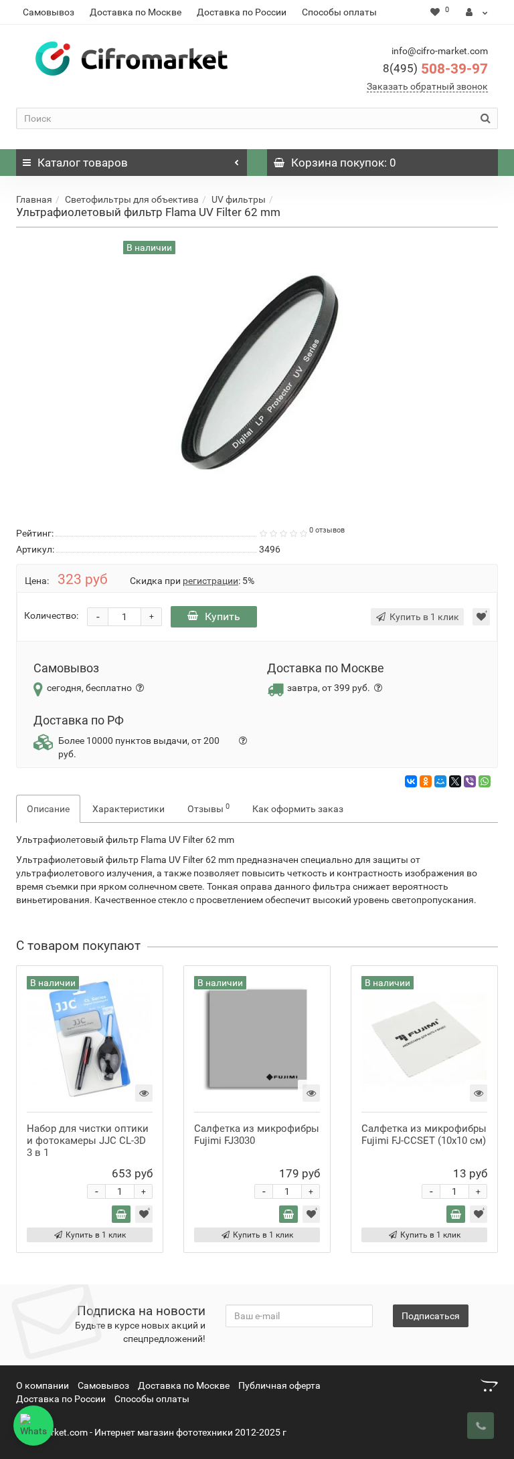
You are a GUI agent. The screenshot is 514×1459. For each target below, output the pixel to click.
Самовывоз (48, 12)
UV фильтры (238, 199)
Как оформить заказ (297, 808)
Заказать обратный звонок (427, 86)
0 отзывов (327, 530)
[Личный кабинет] (477, 12)
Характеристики (128, 808)
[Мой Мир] (440, 781)
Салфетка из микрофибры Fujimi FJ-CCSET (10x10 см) (424, 1135)
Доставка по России (241, 12)
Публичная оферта (279, 1385)
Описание (48, 808)
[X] (455, 781)
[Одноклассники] (426, 781)
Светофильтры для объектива (132, 199)
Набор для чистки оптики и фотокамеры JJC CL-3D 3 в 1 (88, 1141)
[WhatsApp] (485, 781)
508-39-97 (435, 69)
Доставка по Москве (135, 12)
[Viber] (470, 781)
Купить (222, 616)
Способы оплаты (339, 12)
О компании (42, 1385)
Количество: (51, 615)
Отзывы (208, 808)
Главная (34, 199)
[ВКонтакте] (411, 781)
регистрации (210, 580)
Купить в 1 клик (96, 1235)
